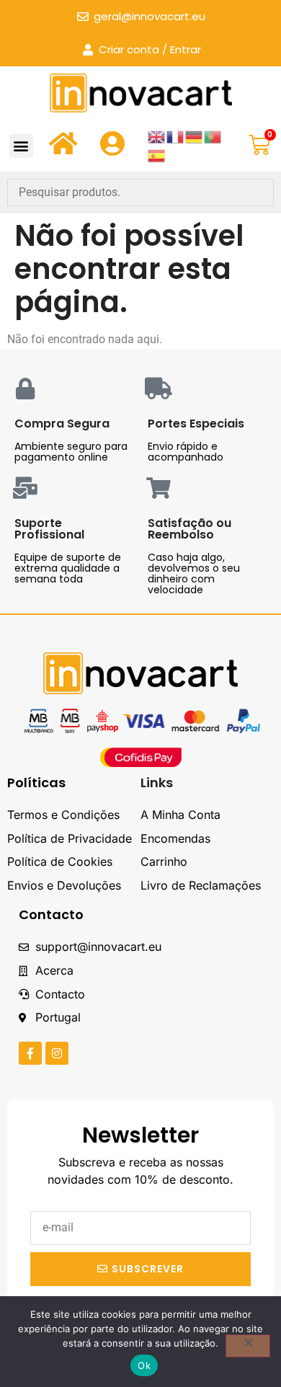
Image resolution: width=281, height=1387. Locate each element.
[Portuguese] (213, 136)
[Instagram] (56, 1053)
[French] (175, 136)
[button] (21, 146)
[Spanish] (157, 154)
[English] (157, 136)
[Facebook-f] (30, 1053)
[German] (194, 136)
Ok (144, 1365)
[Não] (248, 1345)
